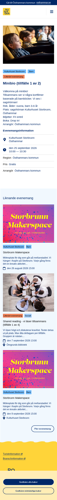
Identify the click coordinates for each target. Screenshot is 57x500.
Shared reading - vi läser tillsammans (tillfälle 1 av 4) (24, 323)
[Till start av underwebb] (6, 11)
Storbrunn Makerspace (16, 252)
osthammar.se (43, 2)
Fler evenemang (42, 429)
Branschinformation (13, 458)
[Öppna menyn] (51, 11)
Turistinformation (11, 454)
